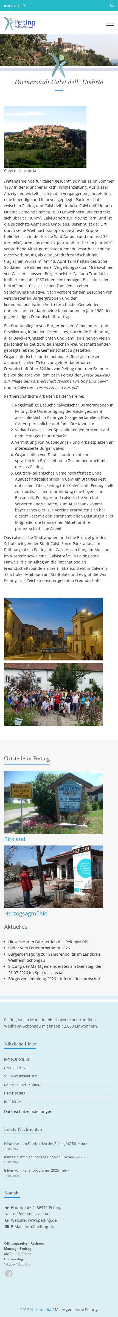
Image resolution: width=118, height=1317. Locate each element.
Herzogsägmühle (25, 913)
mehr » (83, 1144)
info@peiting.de (39, 1226)
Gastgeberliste (16, 1068)
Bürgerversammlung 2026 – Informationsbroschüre (55, 978)
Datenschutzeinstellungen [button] (28, 1111)
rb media (43, 1309)
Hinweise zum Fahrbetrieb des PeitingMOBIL (49, 941)
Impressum (12, 1101)
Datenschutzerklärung (23, 1085)
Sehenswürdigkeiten (20, 1076)
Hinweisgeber (15, 1093)
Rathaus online (16, 1059)
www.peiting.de (42, 1220)
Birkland (14, 839)
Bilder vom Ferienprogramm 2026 (39, 947)
